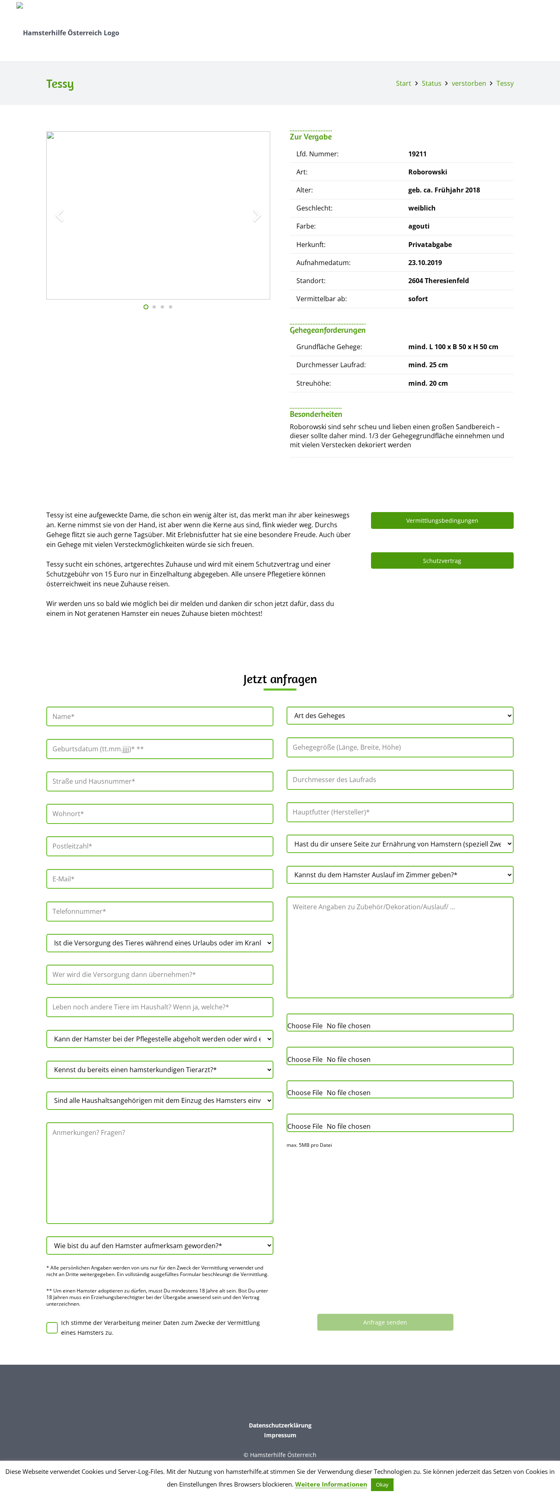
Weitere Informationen (331, 1484)
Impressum (280, 1435)
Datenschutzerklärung (280, 1425)
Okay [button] (382, 1484)
